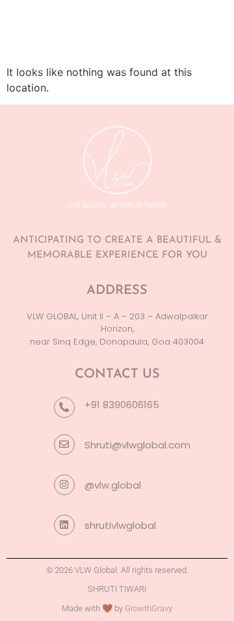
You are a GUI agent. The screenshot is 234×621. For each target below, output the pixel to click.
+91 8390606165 (121, 404)
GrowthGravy (148, 608)
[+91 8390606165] (64, 407)
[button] (213, 28)
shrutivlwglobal (120, 525)
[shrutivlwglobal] (64, 525)
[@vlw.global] (64, 484)
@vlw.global (112, 485)
